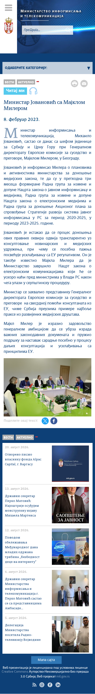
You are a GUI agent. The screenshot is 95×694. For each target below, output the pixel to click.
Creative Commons (15, 671)
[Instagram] (42, 685)
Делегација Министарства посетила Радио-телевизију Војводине (23, 633)
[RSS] (34, 684)
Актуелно (26, 82)
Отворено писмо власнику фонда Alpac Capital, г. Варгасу (23, 459)
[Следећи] (87, 388)
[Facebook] (50, 685)
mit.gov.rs (63, 676)
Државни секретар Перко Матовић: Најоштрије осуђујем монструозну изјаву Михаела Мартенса (22, 506)
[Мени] (8, 7)
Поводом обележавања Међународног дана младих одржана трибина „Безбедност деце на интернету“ (22, 550)
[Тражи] (68, 30)
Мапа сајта (46, 660)
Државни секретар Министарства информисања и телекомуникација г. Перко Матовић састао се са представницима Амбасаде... (23, 594)
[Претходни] (8, 388)
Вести (9, 82)
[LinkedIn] (58, 685)
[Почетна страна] (8, 26)
